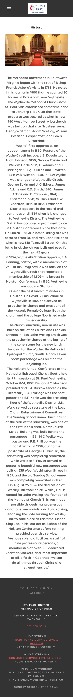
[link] (37, 8)
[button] (9, 9)
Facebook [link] (36, 592)
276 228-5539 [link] (36, 626)
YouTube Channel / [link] (36, 588)
